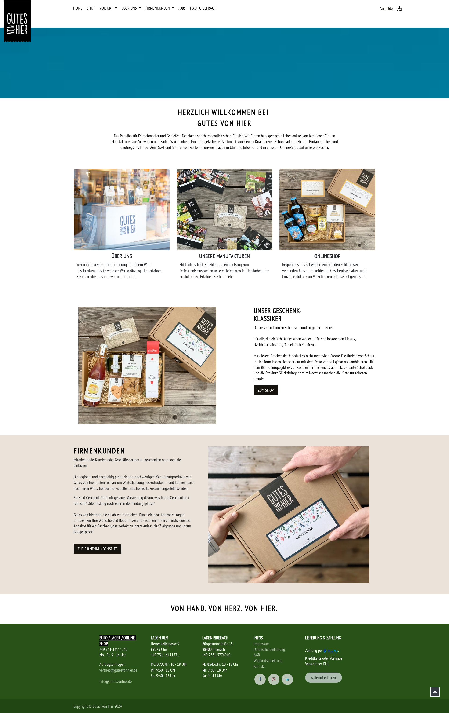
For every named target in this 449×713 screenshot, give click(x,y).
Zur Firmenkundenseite (97, 549)
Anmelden (387, 8)
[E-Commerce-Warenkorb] (399, 8)
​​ (324, 677)
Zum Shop (266, 390)
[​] (435, 692)
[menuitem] (78, 8)
